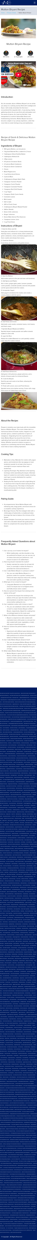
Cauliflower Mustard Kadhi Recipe (18, 732)
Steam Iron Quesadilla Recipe (9, 1044)
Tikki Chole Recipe (23, 889)
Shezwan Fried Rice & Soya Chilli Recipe (27, 734)
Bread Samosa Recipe (19, 788)
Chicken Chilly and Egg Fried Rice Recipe (6, 1003)
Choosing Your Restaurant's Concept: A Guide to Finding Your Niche (20, 1206)
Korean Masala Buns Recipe (22, 796)
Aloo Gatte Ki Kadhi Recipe (12, 807)
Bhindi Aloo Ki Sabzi (14, 846)
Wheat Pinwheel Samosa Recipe (9, 898)
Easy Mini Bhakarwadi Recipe (30, 781)
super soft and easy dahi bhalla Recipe (21, 930)
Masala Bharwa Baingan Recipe (12, 1051)
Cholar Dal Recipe (5, 915)
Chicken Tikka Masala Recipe (4, 999)
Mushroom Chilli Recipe (24, 878)
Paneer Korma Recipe (20, 790)
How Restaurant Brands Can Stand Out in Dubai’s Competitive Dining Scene (15, 1105)
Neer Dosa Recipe (33, 792)
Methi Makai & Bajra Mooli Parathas (28, 738)
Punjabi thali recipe (2, 919)
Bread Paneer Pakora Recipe (11, 1036)
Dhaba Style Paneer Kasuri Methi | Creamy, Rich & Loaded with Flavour (10, 693)
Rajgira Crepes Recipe (19, 941)
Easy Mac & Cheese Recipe (4, 988)
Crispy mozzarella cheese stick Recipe (17, 995)
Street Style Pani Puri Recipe (7, 889)
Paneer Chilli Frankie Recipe (15, 887)
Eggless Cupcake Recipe (16, 984)
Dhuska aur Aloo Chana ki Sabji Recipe (11, 796)
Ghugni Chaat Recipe (20, 751)
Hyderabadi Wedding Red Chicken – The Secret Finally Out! (28, 697)
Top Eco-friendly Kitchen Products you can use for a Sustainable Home (22, 1230)
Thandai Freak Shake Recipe (28, 1066)
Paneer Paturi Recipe (21, 891)
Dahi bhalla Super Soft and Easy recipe (26, 1044)
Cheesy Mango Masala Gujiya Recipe (24, 1003)
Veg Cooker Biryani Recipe (26, 885)
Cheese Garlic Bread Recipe (32, 1053)
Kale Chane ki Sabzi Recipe (10, 861)
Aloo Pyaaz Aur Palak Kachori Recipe (30, 747)
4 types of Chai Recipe (28, 902)
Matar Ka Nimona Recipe (30, 926)
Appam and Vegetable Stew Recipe (12, 891)
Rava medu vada (10, 820)
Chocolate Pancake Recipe (7, 1064)
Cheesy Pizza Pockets (6, 870)
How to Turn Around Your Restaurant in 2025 (29, 1150)
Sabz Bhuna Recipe (20, 876)
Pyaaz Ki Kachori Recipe (32, 941)
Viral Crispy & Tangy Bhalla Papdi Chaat (8, 779)
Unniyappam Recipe (23, 1001)
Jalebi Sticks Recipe (16, 971)
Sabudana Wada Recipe (9, 939)
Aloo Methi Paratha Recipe (11, 781)
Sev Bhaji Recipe (33, 805)
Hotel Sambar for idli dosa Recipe (25, 973)
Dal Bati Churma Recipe (22, 863)
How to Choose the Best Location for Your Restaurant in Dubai (8, 1098)
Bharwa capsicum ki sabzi (30, 863)
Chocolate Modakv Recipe (9, 1027)
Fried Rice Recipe (7, 982)
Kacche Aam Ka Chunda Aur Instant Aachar (14, 844)
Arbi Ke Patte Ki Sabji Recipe (12, 747)
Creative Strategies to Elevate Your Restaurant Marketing (17, 1174)
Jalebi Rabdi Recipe (23, 971)
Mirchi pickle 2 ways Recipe (28, 954)
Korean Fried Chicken (10, 902)
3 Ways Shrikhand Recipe (14, 1012)
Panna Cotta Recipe (16, 943)
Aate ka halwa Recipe (4, 1016)
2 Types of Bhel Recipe (18, 898)
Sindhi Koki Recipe (31, 932)
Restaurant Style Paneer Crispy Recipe (14, 766)
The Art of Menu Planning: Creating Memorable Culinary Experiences (13, 1223)
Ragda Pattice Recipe (17, 1044)
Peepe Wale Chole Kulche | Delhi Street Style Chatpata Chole (14, 712)
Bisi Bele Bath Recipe (20, 857)
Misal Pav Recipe (20, 954)
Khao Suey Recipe (28, 967)
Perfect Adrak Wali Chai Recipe (9, 1066)
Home (3, 13)
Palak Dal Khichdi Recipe (28, 861)
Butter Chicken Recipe (3, 1036)
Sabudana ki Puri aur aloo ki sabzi (9, 818)
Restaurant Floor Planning (14, 1161)
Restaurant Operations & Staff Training (12, 1081)
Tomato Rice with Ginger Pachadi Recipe (29, 790)
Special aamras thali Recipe (15, 932)
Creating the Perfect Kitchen (14, 1219)
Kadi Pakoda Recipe (29, 1051)
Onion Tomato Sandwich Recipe (12, 837)
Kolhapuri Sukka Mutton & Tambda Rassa (16, 738)
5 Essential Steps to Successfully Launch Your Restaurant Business (13, 1182)
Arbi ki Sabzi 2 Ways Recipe (22, 926)
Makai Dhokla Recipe (15, 1068)
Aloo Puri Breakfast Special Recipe (24, 833)
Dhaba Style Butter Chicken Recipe (23, 872)
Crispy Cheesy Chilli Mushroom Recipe (16, 794)
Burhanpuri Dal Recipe (33, 695)
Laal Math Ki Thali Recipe (29, 837)
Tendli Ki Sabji (2, 829)
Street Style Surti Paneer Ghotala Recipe (14, 734)
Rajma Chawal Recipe (11, 941)
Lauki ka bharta (7, 822)
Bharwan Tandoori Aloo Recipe (19, 1016)
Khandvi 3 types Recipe (9, 913)
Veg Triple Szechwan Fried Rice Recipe (11, 859)
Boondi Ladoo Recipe (3, 790)
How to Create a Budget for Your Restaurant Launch (7, 1152)
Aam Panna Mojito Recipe (15, 1070)
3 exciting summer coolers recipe (29, 917)
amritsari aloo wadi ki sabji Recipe (22, 1010)
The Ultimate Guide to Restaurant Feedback (28, 1189)
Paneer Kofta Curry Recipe (20, 747)
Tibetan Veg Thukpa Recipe (27, 874)
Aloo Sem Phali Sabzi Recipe (11, 788)
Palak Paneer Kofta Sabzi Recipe (31, 760)
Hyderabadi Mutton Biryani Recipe (19, 902)
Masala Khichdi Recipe (26, 958)
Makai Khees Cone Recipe (28, 962)
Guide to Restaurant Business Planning (6, 1163)
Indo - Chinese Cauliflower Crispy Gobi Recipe (11, 1023)
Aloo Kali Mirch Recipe (19, 768)
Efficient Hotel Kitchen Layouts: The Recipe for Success (22, 1204)
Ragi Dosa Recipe (3, 874)
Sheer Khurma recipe (32, 1057)
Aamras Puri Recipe (20, 775)
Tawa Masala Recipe (6, 900)
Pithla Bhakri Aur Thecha (33, 844)
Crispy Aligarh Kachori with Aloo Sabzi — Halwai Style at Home (9, 697)
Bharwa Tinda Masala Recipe (19, 848)
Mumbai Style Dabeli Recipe (23, 904)
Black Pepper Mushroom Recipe (20, 1036)
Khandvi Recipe (34, 967)
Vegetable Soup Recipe (20, 807)
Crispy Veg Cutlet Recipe (6, 904)
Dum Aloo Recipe (29, 900)
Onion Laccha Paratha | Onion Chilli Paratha (11, 829)
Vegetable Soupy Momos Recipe (32, 1014)
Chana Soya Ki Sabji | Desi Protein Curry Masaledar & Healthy (11, 710)
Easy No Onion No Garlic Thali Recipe (10, 928)
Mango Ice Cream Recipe (29, 960)
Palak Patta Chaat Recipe (6, 947)
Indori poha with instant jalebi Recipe (12, 906)
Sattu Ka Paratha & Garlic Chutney (28, 721)
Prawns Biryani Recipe (14, 775)
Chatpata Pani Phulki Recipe (29, 764)
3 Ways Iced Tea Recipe (8, 1068)
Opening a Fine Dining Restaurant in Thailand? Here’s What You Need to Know (12, 1122)
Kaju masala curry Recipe (26, 919)
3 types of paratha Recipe (28, 934)
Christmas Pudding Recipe (27, 1025)
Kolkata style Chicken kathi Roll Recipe (11, 967)
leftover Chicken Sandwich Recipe (10, 1031)
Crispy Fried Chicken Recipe (23, 1055)
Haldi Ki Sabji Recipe (15, 863)
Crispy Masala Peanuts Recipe (10, 768)
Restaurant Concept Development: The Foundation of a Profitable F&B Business (11, 1085)
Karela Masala (17, 822)
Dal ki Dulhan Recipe (10, 919)
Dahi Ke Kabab (22, 822)
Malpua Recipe (14, 962)
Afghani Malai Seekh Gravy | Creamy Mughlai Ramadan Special (17, 719)
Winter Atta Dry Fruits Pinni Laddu (17, 801)
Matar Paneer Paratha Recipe (13, 872)
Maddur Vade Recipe (3, 781)
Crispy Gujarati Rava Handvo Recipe (26, 766)
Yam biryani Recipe (12, 805)
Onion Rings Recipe (11, 1072)
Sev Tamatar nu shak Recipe (19, 934)
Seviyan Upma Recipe (6, 805)
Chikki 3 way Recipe (19, 1029)
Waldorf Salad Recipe (10, 1055)
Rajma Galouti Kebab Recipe (30, 820)
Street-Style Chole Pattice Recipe (28, 740)
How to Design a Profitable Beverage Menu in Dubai (25, 1098)
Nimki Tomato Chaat (19, 874)
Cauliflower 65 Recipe (28, 807)
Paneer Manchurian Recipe (8, 945)
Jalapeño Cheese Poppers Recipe (18, 762)
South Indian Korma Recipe (24, 932)
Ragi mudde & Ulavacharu (7, 816)
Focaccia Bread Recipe (14, 982)
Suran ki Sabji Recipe (6, 727)
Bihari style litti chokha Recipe (31, 1001)
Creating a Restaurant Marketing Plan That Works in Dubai (21, 1100)
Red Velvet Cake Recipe (26, 939)
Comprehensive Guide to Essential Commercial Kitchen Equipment (17, 1202)
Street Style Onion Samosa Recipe (17, 885)
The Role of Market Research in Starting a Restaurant (15, 1154)
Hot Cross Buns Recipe (6, 975)
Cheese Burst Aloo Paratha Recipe (5, 775)
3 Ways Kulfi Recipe (18, 1057)
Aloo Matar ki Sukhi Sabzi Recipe (27, 749)
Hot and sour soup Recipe (14, 975)
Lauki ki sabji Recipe (32, 835)
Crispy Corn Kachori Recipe (23, 1023)
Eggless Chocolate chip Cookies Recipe (5, 986)
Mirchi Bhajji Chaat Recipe (13, 870)
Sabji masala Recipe (3, 906)
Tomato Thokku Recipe (8, 809)
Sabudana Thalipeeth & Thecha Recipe (28, 768)
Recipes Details (11, 13)
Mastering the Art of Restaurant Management (22, 1217)
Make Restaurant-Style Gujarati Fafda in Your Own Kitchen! (18, 900)
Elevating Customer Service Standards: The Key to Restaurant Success (22, 1163)
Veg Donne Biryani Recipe (12, 857)
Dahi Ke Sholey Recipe (22, 727)
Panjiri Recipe (6, 872)
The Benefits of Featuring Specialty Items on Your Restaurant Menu (11, 1189)
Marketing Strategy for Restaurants (5, 1161)
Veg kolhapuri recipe (11, 1016)
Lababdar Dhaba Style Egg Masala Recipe (16, 721)
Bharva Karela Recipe (12, 878)
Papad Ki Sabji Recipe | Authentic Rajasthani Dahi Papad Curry (20, 725)
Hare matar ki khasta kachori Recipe (24, 975)
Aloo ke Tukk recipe (17, 1040)
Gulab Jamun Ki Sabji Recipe (7, 865)
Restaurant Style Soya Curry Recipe (20, 831)
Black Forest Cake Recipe (29, 1036)
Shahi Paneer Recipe (7, 1053)
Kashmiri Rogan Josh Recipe (21, 969)
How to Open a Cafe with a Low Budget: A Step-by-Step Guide (28, 1161)
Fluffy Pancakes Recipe (29, 1064)
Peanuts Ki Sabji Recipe (24, 809)
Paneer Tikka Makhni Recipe (30, 943)
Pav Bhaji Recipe (18, 928)
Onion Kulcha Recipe (30, 947)
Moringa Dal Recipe (26, 777)
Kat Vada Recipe (2, 749)
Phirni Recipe (2, 943)
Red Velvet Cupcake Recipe (18, 939)
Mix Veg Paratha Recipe (22, 1068)
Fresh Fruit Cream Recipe (14, 850)
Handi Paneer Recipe (14, 1053)
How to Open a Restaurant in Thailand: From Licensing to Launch (20, 1124)
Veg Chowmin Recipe (24, 1070)
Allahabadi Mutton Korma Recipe (4, 1012)
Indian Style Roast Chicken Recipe (5, 973)
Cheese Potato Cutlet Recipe (32, 1070)
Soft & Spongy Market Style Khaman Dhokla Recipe (16, 723)
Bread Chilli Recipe (27, 805)
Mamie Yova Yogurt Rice (8, 962)
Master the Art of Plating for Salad (15, 1195)
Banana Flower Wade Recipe (10, 749)
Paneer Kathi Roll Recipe (16, 945)
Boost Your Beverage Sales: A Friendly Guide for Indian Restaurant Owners (24, 1169)
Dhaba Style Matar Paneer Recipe (4, 738)
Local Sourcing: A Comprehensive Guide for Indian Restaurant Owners (13, 1167)
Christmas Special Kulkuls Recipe (20, 997)
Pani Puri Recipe (22, 943)
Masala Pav (12, 822)
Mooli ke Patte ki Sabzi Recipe (11, 874)
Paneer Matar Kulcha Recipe (10, 740)
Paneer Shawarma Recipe (33, 872)
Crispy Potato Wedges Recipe (7, 995)
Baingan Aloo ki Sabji (25, 816)
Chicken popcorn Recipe (13, 999)
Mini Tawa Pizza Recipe (20, 805)
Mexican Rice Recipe (7, 956)
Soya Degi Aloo (16, 820)
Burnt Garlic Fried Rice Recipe (22, 1053)
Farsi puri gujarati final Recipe (15, 1001)
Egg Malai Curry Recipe (6, 887)
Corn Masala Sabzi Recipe (27, 751)
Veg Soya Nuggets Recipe (27, 803)
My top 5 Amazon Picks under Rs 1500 (16, 1232)
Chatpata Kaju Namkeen (16, 809)
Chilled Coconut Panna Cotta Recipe (9, 1029)
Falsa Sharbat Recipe (8, 1070)
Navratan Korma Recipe (3, 837)
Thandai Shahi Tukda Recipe (13, 926)
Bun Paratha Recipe (11, 915)
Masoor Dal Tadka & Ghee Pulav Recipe (28, 788)
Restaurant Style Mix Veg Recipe (19, 779)
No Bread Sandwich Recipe (4, 807)
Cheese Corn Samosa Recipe (31, 906)
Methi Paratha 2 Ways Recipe (15, 956)
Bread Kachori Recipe (25, 928)
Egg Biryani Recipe (20, 986)
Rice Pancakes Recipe (32, 904)
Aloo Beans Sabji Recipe (27, 857)
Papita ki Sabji (32, 816)
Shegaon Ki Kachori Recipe (25, 844)
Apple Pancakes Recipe (21, 870)
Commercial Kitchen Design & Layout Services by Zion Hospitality (24, 1083)
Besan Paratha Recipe (13, 1038)
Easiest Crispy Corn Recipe (29, 822)
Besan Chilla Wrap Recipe (21, 1038)
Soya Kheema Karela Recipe (30, 753)
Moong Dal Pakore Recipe (14, 904)
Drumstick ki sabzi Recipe (24, 835)
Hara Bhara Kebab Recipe (3, 1072)
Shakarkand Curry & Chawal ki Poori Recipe (6, 762)
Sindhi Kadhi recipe (14, 876)
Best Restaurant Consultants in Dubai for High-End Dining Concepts (19, 1139)
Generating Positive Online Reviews (5, 1178)
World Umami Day (33, 1176)
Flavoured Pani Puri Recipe (19, 1066)
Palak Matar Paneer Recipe (29, 870)
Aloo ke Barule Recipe (10, 917)
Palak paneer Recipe (14, 947)
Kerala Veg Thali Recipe (25, 898)
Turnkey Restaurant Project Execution (23, 1081)
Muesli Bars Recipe (22, 1064)
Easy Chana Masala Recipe (16, 835)
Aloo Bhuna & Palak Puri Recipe (26, 794)
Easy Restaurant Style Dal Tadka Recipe (29, 986)
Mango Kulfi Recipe (22, 960)
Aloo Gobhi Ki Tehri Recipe (9, 1042)
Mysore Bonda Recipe (31, 889)
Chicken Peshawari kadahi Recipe (22, 999)
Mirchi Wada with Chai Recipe (32, 1055)
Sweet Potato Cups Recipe (3, 930)
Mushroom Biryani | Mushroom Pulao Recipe (9, 764)
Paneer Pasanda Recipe (28, 891)
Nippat (23, 818)
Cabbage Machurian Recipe (9, 777)
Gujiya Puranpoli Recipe (11, 1057)
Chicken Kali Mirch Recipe (27, 1031)
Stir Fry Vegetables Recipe (6, 932)
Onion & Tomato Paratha (28, 818)
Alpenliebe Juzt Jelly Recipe (9, 1040)
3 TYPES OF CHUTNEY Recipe (30, 1012)
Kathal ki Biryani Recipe (12, 969)
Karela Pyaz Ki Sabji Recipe (20, 764)
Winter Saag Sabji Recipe (32, 736)
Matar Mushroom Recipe (3, 1051)
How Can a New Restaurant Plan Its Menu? (25, 1219)
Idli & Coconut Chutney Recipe (15, 973)
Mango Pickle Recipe (9, 960)
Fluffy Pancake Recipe (22, 982)
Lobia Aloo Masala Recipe (30, 831)
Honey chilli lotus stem (18, 818)
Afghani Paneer (4, 820)
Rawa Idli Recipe (33, 939)
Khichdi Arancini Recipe (21, 967)
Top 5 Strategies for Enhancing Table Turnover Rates (11, 1180)
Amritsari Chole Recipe (13, 1010)
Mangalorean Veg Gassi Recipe (4, 792)
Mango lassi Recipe (15, 960)
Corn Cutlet (13, 816)
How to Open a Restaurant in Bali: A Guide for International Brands (18, 1107)
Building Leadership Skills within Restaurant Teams (28, 1195)
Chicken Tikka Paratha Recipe (27, 1029)
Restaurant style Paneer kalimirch (28, 915)
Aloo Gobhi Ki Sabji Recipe (18, 1042)
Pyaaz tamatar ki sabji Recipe (17, 913)
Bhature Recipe (7, 1038)
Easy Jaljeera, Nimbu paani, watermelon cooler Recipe (16, 988)
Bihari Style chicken (5, 878)
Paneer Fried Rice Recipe (21, 1051)
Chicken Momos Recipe (19, 1031)
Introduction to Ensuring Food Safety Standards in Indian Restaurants (20, 1176)
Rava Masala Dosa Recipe (3, 941)
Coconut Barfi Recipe (12, 1025)
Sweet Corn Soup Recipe (11, 930)
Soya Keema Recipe (7, 876)
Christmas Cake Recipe (30, 1068)
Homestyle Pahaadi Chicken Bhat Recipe (30, 1016)
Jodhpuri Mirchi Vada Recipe (9, 971)
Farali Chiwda (18, 878)
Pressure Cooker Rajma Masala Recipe (15, 792)
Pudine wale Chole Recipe (22, 906)
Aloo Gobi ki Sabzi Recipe (19, 915)
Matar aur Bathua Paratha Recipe (7, 732)
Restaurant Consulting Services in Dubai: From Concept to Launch (22, 1137)
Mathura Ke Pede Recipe (3, 958)
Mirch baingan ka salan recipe (18, 919)
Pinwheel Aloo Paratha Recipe (11, 790)
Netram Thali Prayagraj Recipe (29, 779)
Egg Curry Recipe (14, 986)
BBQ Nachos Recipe (28, 1038)
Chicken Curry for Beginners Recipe (5, 1001)
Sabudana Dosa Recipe (15, 833)
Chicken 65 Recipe (15, 1003)
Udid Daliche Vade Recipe (14, 727)
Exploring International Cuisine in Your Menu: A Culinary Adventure (23, 1208)
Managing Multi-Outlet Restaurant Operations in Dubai (23, 1094)
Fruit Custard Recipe (25, 1057)
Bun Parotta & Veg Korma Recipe (28, 848)
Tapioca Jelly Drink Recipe (28, 775)
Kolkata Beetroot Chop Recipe (20, 753)
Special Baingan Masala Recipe (11, 751)
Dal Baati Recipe (16, 1055)
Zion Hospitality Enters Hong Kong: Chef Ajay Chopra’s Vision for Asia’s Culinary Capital (23, 1133)
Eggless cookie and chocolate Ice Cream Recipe (27, 984)
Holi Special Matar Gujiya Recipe (20, 781)
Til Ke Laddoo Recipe (15, 865)
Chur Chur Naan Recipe (19, 1025)
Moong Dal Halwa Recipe (15, 1064)
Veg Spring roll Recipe (26, 913)
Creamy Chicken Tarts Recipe (28, 995)
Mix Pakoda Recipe (14, 954)
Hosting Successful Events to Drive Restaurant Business (25, 1193)
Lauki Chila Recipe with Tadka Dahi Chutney (29, 801)
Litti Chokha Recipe (3, 1055)
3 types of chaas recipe (22, 1012)
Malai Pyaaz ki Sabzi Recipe (4, 803)
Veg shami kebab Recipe (32, 928)
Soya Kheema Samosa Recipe (14, 736)
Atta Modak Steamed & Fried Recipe (6, 885)
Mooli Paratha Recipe (8, 954)
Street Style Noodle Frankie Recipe (21, 760)
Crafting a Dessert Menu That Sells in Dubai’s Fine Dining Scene (24, 1092)
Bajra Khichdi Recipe (29, 865)
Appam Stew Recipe (6, 1010)
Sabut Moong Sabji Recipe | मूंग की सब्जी (5, 835)
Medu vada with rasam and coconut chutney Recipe (28, 956)
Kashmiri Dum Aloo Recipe (29, 969)
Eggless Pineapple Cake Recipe (7, 984)
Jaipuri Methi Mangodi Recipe (31, 971)
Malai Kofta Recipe (20, 962)
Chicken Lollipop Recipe (31, 999)
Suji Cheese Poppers (22, 820)
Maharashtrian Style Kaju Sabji (23, 736)
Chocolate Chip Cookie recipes (27, 1027)
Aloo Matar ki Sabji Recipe (21, 837)
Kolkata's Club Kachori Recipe (18, 777)
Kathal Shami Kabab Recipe (4, 969)
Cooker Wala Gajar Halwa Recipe (4, 794)
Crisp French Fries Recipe (31, 1023)
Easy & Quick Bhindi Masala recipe (23, 829)
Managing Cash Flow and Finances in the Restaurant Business (21, 1191)
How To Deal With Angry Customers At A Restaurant (18, 1178)
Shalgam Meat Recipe (3, 934)
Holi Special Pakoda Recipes (4, 926)
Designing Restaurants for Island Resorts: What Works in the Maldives (19, 1113)
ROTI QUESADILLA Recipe (22, 1014)
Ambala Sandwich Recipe (31, 1010)
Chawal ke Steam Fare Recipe (19, 861)
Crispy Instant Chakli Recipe (19, 740)
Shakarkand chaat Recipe (10, 934)
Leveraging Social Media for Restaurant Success (24, 1210)
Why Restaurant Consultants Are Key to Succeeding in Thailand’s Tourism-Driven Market (24, 1120)
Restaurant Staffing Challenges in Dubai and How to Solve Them (27, 1096)
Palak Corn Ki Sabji (18, 816)
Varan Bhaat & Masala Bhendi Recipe (10, 753)
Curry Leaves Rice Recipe (12, 803)
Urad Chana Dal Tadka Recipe (10, 831)
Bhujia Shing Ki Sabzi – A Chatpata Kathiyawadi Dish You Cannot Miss (11, 699)
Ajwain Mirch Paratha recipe (27, 1042)
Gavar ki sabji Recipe (33, 833)
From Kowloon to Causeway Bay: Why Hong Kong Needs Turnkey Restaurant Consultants (12, 1135)
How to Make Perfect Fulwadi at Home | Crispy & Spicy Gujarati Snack (19, 695)
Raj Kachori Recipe (25, 941)
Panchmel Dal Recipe (23, 865)
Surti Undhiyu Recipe (8, 863)
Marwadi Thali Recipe (18, 749)
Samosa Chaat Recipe (27, 762)
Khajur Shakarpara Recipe (32, 809)
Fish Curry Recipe (28, 982)
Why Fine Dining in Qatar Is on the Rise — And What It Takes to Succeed (25, 1109)
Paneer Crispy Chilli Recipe (25, 945)
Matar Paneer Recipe (11, 958)
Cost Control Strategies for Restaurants (9, 1217)
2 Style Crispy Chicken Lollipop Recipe (12, 1014)
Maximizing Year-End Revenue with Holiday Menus (22, 1152)
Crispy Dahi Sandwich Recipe (4, 734)
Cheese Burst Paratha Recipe (16, 889)
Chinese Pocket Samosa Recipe (10, 760)
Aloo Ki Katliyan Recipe (29, 859)
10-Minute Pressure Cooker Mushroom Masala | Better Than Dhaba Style (13, 708)
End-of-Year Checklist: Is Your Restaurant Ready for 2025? (14, 1150)
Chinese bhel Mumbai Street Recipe (31, 997)
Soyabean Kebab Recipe (21, 859)
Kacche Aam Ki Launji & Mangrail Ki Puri (24, 846)
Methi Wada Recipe (20, 803)
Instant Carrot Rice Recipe (30, 796)
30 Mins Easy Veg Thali (23, 887)
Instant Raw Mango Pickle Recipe (19, 917)
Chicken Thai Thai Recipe (18, 1072)
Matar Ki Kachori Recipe (18, 958)
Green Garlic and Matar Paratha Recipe (29, 732)
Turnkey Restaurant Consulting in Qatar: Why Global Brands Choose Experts (10, 1111)
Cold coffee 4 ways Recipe (10, 997)
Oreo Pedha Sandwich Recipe (22, 947)
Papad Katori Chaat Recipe (8, 943)
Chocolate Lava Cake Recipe (18, 1027)
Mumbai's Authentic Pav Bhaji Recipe (28, 1072)
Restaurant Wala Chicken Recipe (9, 848)
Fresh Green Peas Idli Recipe (26, 792)
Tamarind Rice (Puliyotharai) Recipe (24, 850)
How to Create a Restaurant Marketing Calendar (9, 1148)
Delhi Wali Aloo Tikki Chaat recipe (26, 1040)
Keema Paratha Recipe (4, 1057)
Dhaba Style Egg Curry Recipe (29, 876)
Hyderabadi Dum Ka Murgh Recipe (5, 850)
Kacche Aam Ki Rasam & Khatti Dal (6, 846)
